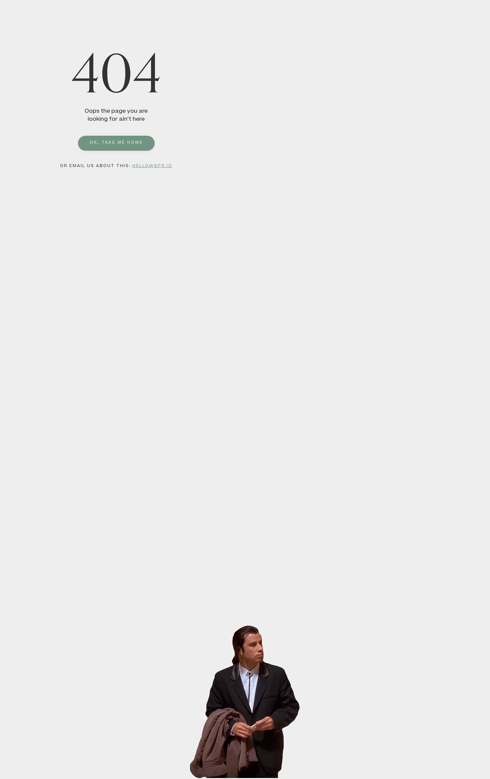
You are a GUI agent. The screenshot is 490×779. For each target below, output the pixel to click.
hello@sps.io (152, 166)
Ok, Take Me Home (116, 143)
